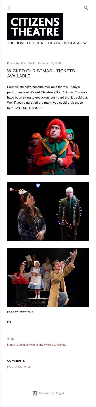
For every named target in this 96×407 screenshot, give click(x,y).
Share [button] (11, 338)
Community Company (30, 344)
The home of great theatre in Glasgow (47, 43)
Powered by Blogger (51, 393)
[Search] (86, 7)
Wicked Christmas (55, 344)
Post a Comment (20, 366)
